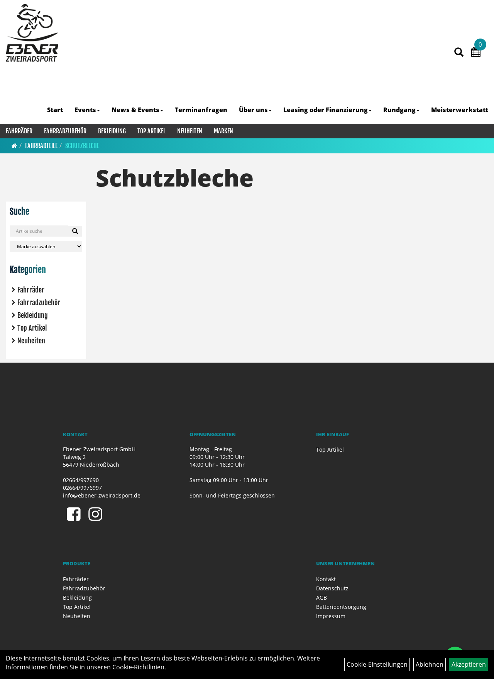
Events (85, 110)
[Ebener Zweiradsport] (32, 33)
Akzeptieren (469, 664)
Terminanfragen (201, 110)
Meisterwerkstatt (459, 110)
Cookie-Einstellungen (377, 664)
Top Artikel (151, 131)
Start (55, 110)
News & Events (135, 110)
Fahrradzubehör (65, 131)
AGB (321, 597)
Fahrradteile (41, 146)
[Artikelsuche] (459, 52)
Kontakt (326, 579)
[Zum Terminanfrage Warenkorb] (475, 53)
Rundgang (399, 110)
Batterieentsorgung (341, 606)
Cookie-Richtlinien (138, 667)
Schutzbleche (82, 146)
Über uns (253, 110)
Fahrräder (19, 131)
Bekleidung (112, 131)
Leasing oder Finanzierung (325, 110)
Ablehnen (429, 664)
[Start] (14, 146)
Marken (223, 131)
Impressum (330, 616)
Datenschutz (332, 588)
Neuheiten (189, 131)
